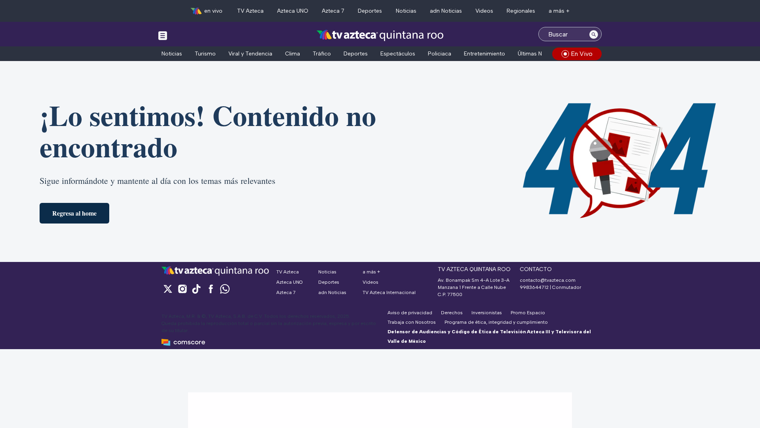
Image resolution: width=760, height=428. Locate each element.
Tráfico (322, 53)
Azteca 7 (333, 11)
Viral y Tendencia (250, 53)
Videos (484, 11)
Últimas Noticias (538, 53)
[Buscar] (593, 34)
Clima (292, 53)
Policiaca (439, 53)
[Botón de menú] (162, 35)
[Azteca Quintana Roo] (380, 35)
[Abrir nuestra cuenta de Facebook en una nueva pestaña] (210, 289)
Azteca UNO (292, 11)
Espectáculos (397, 53)
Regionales (521, 11)
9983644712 (534, 287)
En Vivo (582, 53)
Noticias (406, 11)
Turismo (205, 53)
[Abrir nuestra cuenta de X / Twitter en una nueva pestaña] (168, 289)
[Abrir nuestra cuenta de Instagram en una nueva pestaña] (182, 289)
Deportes (370, 11)
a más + (559, 11)
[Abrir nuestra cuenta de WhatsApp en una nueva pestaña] (225, 289)
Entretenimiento (484, 53)
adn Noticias (446, 11)
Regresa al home (74, 213)
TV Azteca (250, 11)
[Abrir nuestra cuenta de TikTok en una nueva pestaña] (196, 289)
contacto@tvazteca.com (548, 280)
